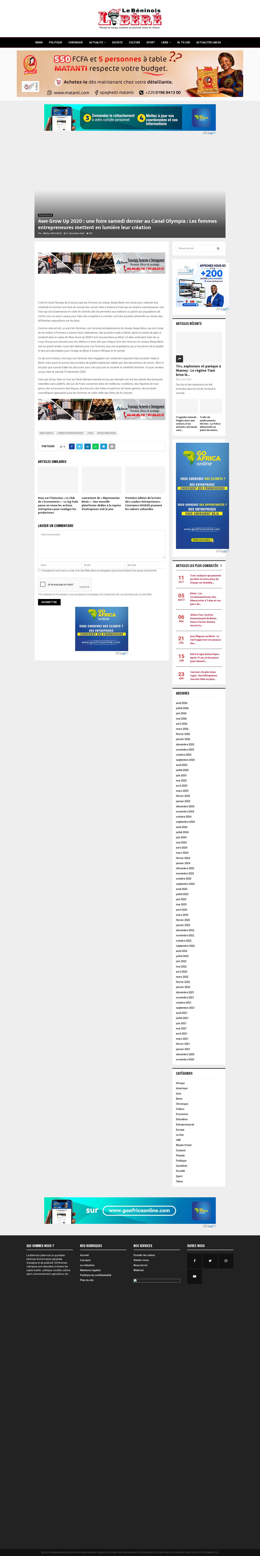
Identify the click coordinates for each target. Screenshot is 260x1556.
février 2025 (183, 796)
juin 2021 (181, 1023)
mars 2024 (182, 852)
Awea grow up (46, 433)
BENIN (39, 42)
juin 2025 (181, 775)
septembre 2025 (185, 759)
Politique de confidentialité (95, 1275)
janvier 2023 (183, 925)
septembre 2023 (185, 883)
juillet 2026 (182, 708)
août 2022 (181, 951)
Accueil (84, 1255)
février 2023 (183, 920)
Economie (182, 1114)
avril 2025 (181, 785)
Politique (181, 1160)
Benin (179, 1098)
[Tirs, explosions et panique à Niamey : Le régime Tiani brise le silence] (199, 347)
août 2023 (181, 889)
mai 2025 (181, 780)
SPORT (150, 42)
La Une (180, 1134)
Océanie (181, 1150)
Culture (180, 1109)
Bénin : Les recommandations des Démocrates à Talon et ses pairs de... (205, 598)
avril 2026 (181, 723)
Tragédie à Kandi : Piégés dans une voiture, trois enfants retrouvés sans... (186, 423)
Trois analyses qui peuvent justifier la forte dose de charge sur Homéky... (205, 579)
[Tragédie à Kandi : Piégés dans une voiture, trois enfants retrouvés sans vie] (187, 406)
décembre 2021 (185, 992)
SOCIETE (117, 42)
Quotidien (181, 1165)
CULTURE (134, 42)
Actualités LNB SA (208, 42)
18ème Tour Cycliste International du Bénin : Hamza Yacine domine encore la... (203, 620)
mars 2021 (182, 1038)
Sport (179, 1176)
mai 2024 (181, 842)
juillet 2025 (182, 770)
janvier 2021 (183, 1049)
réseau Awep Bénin (106, 433)
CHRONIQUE (75, 42)
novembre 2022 (185, 935)
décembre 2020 (185, 1054)
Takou (179, 1181)
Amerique (181, 1088)
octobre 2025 (183, 754)
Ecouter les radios (144, 1255)
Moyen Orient (183, 1145)
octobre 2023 (183, 878)
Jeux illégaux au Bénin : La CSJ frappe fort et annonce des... (205, 639)
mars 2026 (182, 728)
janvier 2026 (183, 739)
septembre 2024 (185, 821)
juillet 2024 (182, 832)
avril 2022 (181, 971)
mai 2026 (181, 718)
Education (182, 1119)
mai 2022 (181, 966)
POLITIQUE (55, 42)
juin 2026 (181, 713)
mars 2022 (182, 976)
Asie (178, 1093)
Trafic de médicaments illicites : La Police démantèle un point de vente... (210, 423)
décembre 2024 (185, 806)
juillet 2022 (182, 956)
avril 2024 (181, 847)
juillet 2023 (182, 894)
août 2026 (181, 703)
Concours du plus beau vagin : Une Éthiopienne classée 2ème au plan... (203, 675)
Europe (180, 1129)
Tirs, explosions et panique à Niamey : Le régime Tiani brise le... (198, 370)
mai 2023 (181, 904)
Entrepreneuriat (45, 215)
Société (180, 1171)
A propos (85, 1260)
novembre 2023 (185, 873)
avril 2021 (181, 1033)
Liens (164, 42)
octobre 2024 (183, 816)
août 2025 (181, 765)
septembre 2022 (185, 945)
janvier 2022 (183, 987)
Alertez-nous (141, 1260)
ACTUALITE (96, 42)
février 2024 (183, 858)
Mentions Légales (90, 1270)
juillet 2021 (182, 1018)
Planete (180, 1155)
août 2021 (181, 1012)
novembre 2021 (185, 997)
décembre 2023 (185, 868)
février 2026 (183, 734)
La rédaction (87, 1265)
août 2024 (181, 827)
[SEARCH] (218, 248)
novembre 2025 (185, 749)
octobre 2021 (183, 1002)
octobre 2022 (183, 940)
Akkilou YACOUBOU (52, 233)
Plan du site (87, 1280)
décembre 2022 (185, 930)
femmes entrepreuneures (70, 433)
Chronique (182, 1103)
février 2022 (183, 982)
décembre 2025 (185, 744)
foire (90, 433)
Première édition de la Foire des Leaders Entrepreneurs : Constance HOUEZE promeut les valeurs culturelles (143, 503)
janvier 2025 (183, 801)
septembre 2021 (185, 1007)
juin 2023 (181, 899)
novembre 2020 (185, 1059)
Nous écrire (140, 1265)
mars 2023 (182, 914)
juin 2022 (181, 961)
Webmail (139, 1270)
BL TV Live (183, 42)
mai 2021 (181, 1028)
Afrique (180, 1083)
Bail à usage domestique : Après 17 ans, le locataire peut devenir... (205, 657)
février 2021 (183, 1043)
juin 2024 (181, 837)
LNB (178, 1140)
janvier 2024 (183, 863)
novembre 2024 (185, 811)
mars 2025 (182, 790)
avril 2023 (181, 909)
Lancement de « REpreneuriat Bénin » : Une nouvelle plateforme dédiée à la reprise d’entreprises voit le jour (101, 503)
